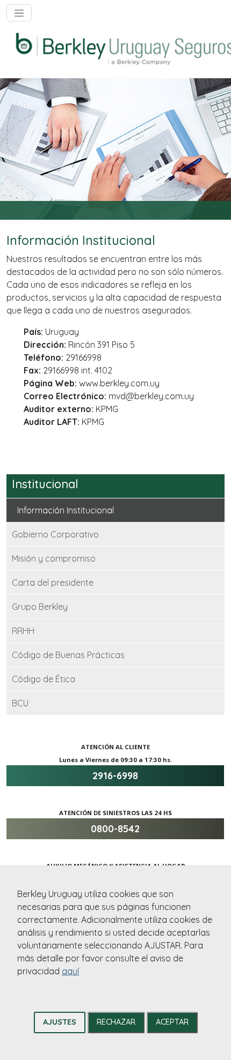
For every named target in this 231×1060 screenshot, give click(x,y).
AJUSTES (59, 1022)
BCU (20, 703)
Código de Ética (43, 679)
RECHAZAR (116, 1022)
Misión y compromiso (54, 558)
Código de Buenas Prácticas (68, 655)
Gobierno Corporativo (55, 534)
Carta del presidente (52, 582)
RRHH (23, 630)
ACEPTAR (172, 1022)
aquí (70, 971)
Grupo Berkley (40, 606)
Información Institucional (65, 510)
